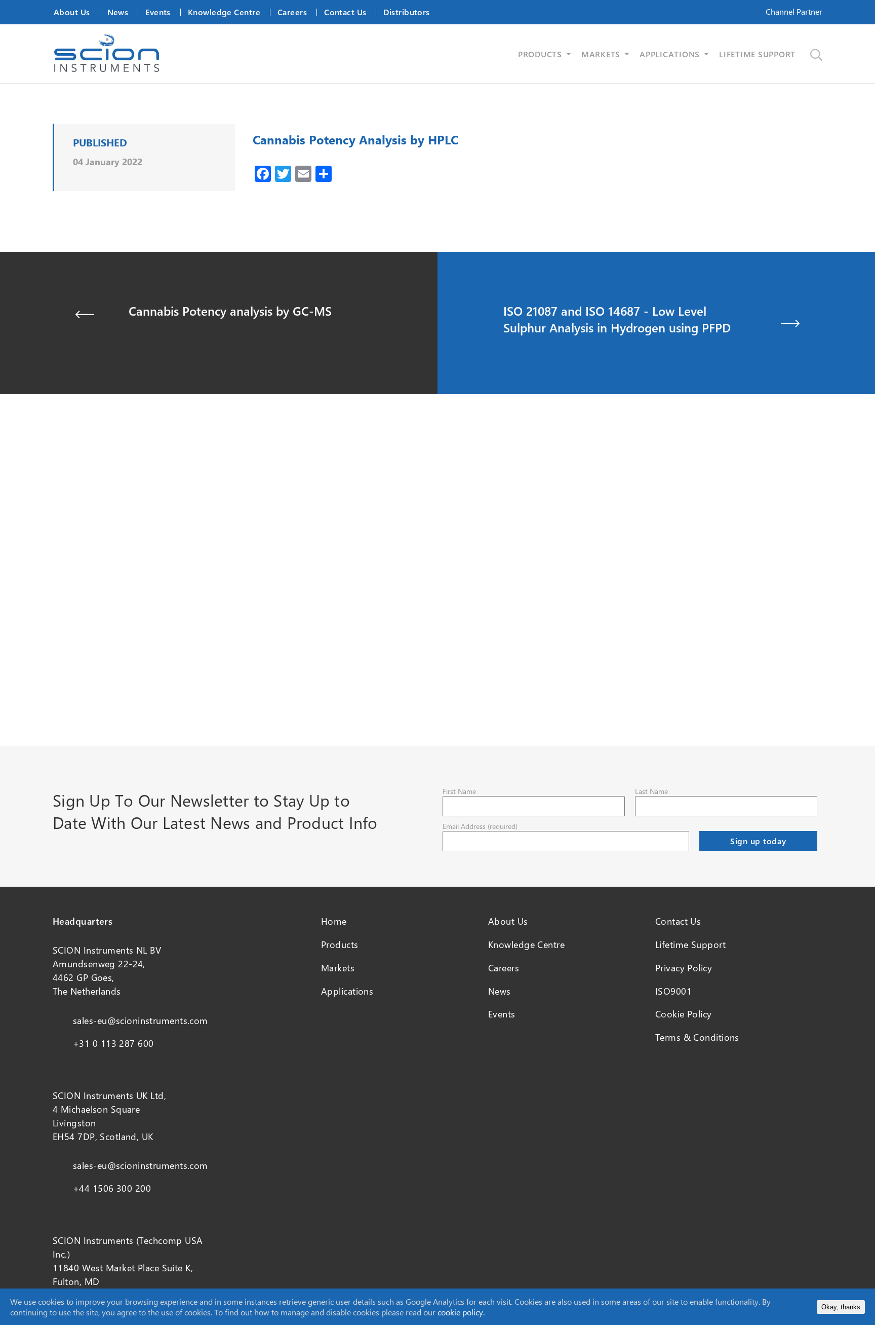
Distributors (406, 12)
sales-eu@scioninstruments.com (140, 1020)
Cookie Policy (683, 1014)
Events (158, 12)
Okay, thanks (840, 1307)
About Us (72, 12)
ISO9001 (673, 991)
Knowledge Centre (224, 12)
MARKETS (600, 54)
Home (334, 921)
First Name (459, 791)
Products (340, 944)
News (118, 12)
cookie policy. (461, 1312)
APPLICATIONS (670, 54)
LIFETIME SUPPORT (757, 54)
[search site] (816, 55)
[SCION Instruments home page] (106, 68)
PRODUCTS (540, 54)
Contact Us (345, 12)
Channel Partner (794, 11)
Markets (337, 968)
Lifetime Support (690, 944)
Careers (292, 12)
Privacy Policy (683, 968)
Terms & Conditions (697, 1037)
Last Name (651, 791)
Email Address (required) (480, 826)
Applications (347, 991)
